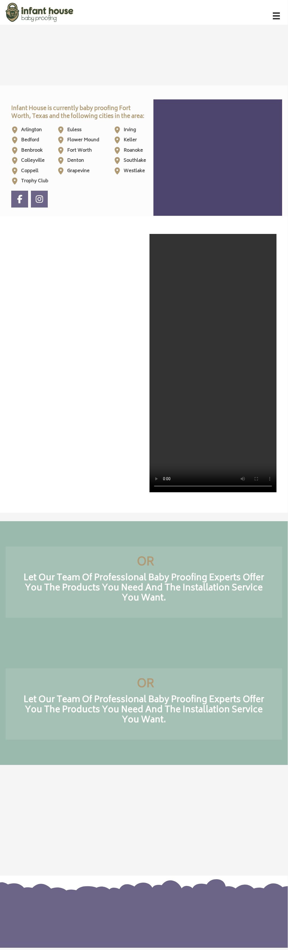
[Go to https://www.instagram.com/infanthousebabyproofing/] (250, 913)
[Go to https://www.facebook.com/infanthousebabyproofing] (238, 913)
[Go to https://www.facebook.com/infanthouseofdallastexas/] (19, 199)
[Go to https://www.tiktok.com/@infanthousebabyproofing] (261, 913)
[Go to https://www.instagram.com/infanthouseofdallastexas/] (39, 199)
